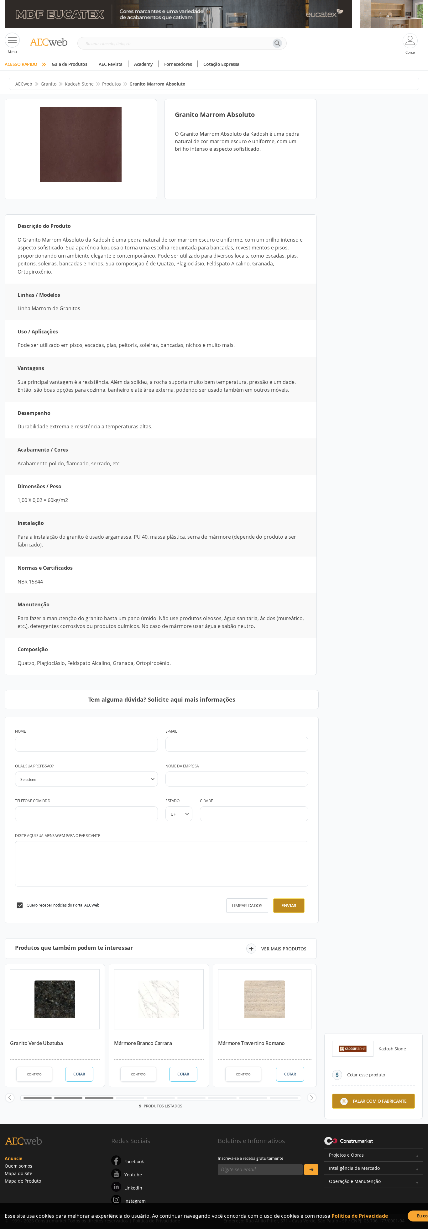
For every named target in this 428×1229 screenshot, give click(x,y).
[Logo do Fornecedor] (352, 1049)
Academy (143, 64)
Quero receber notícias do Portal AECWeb (63, 905)
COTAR (79, 1074)
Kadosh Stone (79, 84)
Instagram (135, 1201)
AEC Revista (111, 64)
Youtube (133, 1175)
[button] (10, 1098)
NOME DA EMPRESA (182, 766)
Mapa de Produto (23, 1181)
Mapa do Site (18, 1173)
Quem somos (18, 1166)
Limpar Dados (247, 905)
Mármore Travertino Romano (251, 1043)
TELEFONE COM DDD (32, 800)
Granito (48, 84)
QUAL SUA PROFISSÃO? (34, 766)
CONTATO (34, 1074)
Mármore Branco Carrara (143, 1043)
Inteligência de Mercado (354, 1168)
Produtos (111, 84)
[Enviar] (311, 1169)
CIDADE (206, 800)
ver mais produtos (283, 949)
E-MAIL (171, 731)
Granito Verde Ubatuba (36, 1043)
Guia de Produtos (69, 64)
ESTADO (172, 800)
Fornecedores (178, 64)
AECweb (23, 84)
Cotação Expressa (221, 64)
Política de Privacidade (359, 1215)
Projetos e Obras (346, 1155)
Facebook (134, 1161)
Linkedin (133, 1188)
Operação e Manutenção (355, 1181)
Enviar (288, 905)
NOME (20, 731)
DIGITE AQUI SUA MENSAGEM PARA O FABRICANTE (57, 835)
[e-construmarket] (348, 1140)
